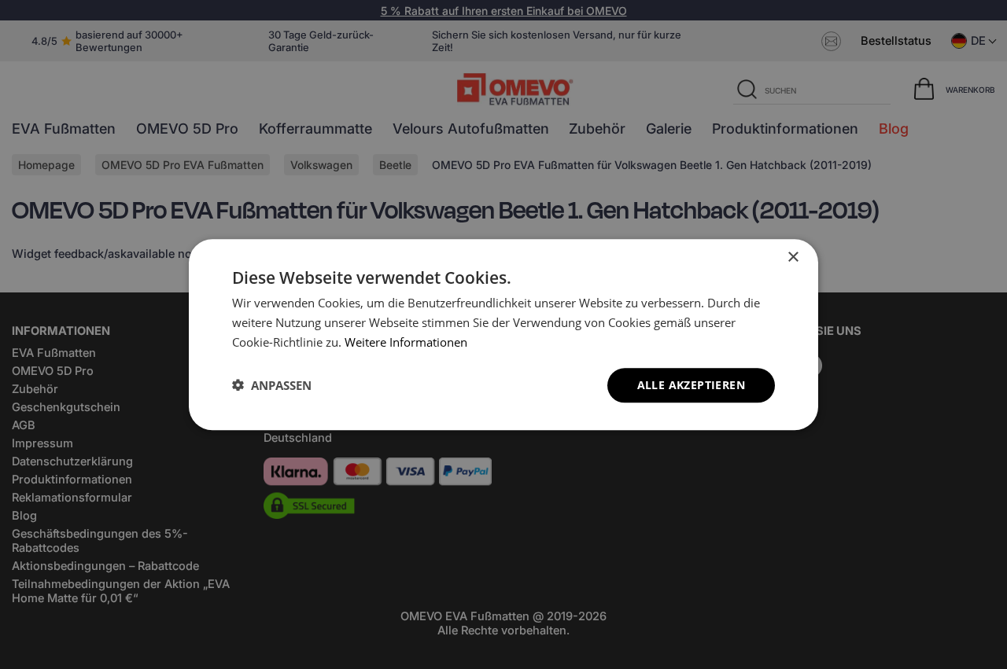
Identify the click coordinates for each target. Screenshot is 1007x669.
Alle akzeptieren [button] (691, 384)
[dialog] (503, 334)
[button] (272, 385)
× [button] (793, 257)
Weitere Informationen (406, 342)
